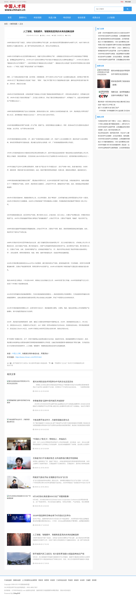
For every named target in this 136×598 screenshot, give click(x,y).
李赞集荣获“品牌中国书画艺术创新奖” (49, 401)
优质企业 (96, 17)
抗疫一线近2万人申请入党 (106, 105)
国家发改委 (17, 580)
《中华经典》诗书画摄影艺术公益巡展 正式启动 (114, 110)
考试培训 (67, 17)
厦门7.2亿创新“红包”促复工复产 (108, 108)
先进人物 (52, 17)
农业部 (82, 580)
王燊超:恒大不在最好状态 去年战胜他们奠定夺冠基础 (55, 458)
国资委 (94, 580)
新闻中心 (23, 17)
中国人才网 (16, 353)
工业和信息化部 (61, 580)
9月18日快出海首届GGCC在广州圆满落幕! (51, 496)
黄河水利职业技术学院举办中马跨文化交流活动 (53, 382)
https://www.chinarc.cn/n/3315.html (29, 357)
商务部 (40, 580)
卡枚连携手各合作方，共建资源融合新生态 (51, 420)
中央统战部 (8, 580)
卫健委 (88, 580)
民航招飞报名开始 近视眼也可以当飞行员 (50, 477)
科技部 (52, 580)
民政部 (70, 580)
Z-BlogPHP (16, 593)
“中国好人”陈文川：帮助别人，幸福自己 (50, 439)
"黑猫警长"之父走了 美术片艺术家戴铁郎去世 (69, 363)
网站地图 (128, 2)
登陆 (122, 2)
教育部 (46, 580)
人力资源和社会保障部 (29, 580)
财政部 (76, 580)
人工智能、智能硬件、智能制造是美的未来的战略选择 (56, 535)
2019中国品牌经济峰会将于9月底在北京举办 (52, 515)
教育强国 (13, 24)
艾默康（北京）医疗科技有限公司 (109, 130)
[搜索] (127, 9)
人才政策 (111, 17)
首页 (10, 17)
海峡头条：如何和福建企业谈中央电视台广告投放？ (120, 95)
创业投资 (81, 17)
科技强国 (37, 17)
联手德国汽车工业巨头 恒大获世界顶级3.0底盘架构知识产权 (58, 554)
